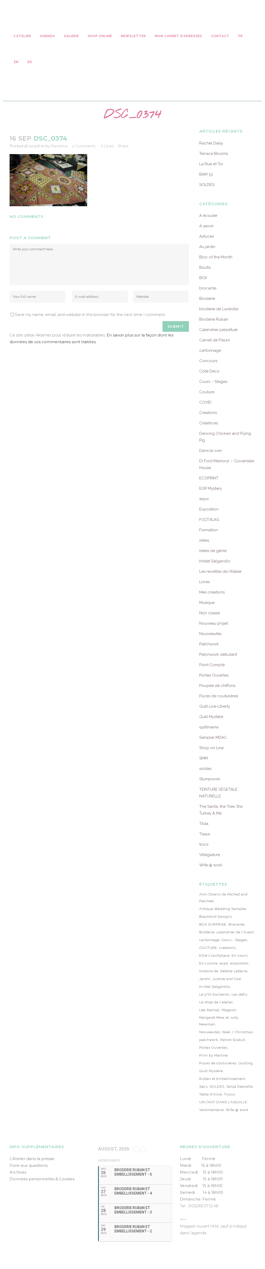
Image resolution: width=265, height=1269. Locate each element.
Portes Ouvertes (214, 675)
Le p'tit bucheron (214, 994)
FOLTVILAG (209, 519)
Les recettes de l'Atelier (220, 571)
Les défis (239, 994)
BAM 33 (206, 174)
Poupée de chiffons (217, 685)
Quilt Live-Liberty (214, 706)
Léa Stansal (209, 1010)
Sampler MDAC (213, 737)
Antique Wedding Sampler (222, 909)
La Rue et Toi (211, 164)
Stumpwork (209, 779)
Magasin (229, 1010)
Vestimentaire (211, 1110)
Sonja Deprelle (239, 1086)
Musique (207, 602)
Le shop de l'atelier (216, 1002)
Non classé (209, 613)
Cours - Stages (234, 940)
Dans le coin (210, 450)
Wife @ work (210, 865)
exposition (239, 963)
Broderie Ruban (213, 319)
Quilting (246, 1063)
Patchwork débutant (218, 654)
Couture (206, 392)
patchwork (208, 1040)
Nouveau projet (213, 623)
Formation (208, 530)
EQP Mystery (210, 488)
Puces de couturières (218, 696)
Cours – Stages (213, 381)
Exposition (208, 509)
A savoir (206, 226)
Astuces (206, 236)
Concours (208, 360)
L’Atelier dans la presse (32, 1158)
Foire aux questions (29, 1165)
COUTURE (208, 948)
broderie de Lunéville (218, 309)
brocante (207, 288)
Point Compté (212, 665)
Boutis (205, 267)
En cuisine (208, 963)
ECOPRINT (208, 478)
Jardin (204, 979)
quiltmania (208, 727)
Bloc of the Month (215, 257)
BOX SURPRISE (212, 924)
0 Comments (83, 146)
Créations (208, 412)
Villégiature (209, 854)
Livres (204, 582)
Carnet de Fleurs (214, 340)
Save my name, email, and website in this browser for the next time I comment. (90, 314)
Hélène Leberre (233, 971)
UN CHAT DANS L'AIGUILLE (223, 1102)
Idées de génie (212, 550)
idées (204, 540)
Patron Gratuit (232, 1040)
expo (204, 498)
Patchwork (209, 644)
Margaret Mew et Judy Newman (219, 1021)
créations (227, 948)
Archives (18, 1172)
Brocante (237, 924)
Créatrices (208, 423)
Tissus (204, 834)
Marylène (59, 146)
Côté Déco (209, 371)
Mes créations (212, 592)
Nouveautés (210, 633)
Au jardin (207, 246)
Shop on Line (211, 748)
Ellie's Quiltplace (214, 955)
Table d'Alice (210, 1094)
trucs (203, 844)
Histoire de (208, 971)
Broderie (207, 298)
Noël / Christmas (237, 1032)
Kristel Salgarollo (214, 561)
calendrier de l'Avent (235, 932)
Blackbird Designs (215, 917)
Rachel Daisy (211, 143)
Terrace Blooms (213, 153)
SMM (203, 758)
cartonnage (210, 350)
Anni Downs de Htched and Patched (223, 897)
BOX (203, 277)
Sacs (203, 1086)
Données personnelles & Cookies (42, 1178)
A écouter (208, 215)
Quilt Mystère (211, 716)
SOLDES (206, 184)
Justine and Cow (226, 979)
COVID (205, 402)
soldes (205, 768)
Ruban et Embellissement (222, 1079)
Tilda (203, 823)
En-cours (240, 955)
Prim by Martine (213, 1055)
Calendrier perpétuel (218, 329)
